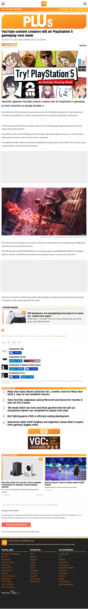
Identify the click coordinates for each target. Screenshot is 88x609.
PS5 (49, 126)
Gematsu (62, 559)
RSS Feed (5, 573)
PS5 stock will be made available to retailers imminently (45, 297)
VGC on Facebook (8, 576)
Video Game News (10, 44)
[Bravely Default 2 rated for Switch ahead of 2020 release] (65, 469)
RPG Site (62, 576)
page (77, 515)
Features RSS (35, 579)
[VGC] (44, 3)
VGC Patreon (7, 579)
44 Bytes (15, 592)
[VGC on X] (76, 9)
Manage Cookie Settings (11, 554)
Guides (32, 562)
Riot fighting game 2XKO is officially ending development (38, 416)
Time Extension (64, 581)
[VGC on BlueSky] (79, 9)
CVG (60, 557)
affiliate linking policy (60, 336)
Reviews (33, 557)
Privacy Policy (7, 568)
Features (33, 559)
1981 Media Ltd (15, 541)
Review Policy (7, 570)
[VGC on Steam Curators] (86, 9)
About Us (5, 557)
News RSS (33, 576)
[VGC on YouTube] (81, 9)
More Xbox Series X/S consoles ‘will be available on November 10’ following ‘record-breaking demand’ (21, 485)
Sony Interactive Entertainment (15, 112)
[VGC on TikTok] (83, 9)
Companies (34, 570)
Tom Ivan (82, 46)
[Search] (85, 4)
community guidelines (50, 505)
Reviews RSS (34, 581)
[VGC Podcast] (74, 9)
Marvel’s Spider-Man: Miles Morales (54, 237)
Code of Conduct (8, 562)
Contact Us (6, 565)
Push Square (63, 573)
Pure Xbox (62, 570)
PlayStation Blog (56, 112)
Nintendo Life (64, 565)
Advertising (6, 559)
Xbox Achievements (66, 584)
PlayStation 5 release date (47, 142)
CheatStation (64, 554)
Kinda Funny (63, 562)
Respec (61, 579)
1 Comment (39, 495)
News (32, 554)
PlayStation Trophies (66, 568)
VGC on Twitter (7, 584)
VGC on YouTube (8, 587)
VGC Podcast (7, 581)
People (32, 565)
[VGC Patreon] (71, 9)
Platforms (33, 573)
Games (32, 568)
